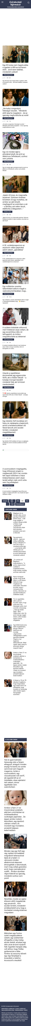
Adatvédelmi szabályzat (8, 1008)
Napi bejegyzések (8, 74)
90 (18, 501)
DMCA (25, 1010)
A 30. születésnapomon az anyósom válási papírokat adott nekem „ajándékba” (14, 247)
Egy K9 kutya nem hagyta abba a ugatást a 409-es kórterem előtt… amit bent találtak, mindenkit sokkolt (15, 68)
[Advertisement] (15, 28)
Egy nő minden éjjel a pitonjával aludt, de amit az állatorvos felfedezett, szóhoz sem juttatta (15, 155)
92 (27, 501)
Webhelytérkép (19, 1010)
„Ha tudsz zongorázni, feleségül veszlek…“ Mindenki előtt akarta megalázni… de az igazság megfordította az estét (15, 111)
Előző (5, 501)
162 (12, 504)
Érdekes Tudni (7, 211)
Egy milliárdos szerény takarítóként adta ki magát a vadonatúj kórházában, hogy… (15, 288)
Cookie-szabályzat (20, 1008)
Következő (20, 504)
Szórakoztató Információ (15, 3)
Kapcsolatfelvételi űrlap (8, 1010)
